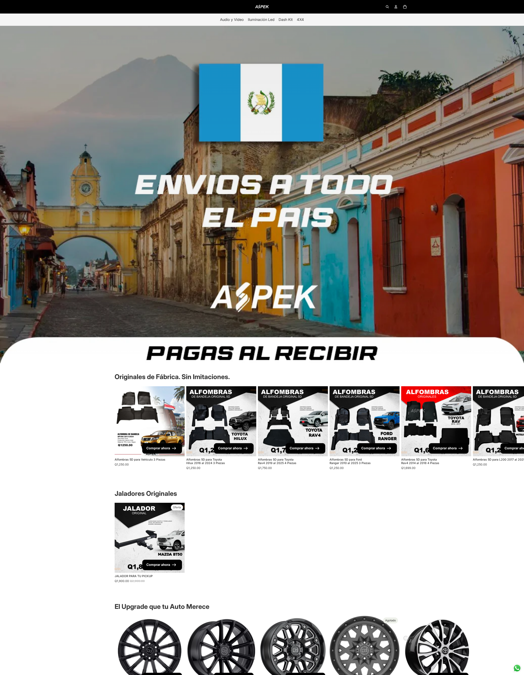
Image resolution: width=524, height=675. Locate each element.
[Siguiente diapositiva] (405, 428)
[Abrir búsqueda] (387, 6)
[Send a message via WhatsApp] (517, 668)
